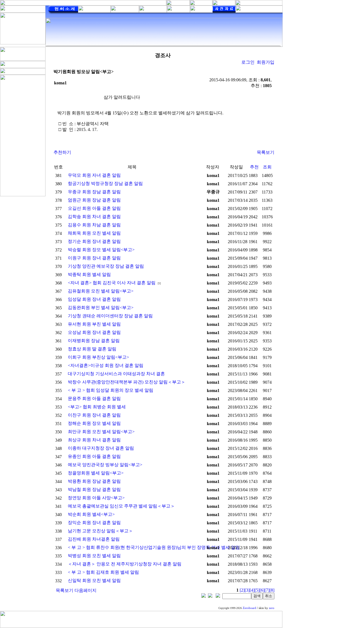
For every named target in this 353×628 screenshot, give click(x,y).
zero (271, 608)
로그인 (248, 62)
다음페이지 (85, 590)
